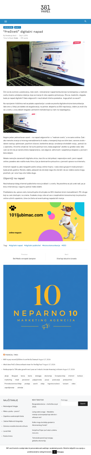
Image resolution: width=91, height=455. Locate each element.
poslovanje (56, 380)
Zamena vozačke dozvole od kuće (15, 426)
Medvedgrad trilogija (10, 406)
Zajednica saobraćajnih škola (13, 416)
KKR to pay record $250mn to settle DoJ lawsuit (20, 360)
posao (47, 380)
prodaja (27, 384)
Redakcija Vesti (11, 36)
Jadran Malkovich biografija (13, 421)
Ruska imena (7, 436)
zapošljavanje (9, 388)
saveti (35, 384)
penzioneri (26, 380)
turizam (65, 384)
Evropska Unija (60, 376)
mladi (17, 380)
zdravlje (20, 388)
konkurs (80, 376)
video (73, 384)
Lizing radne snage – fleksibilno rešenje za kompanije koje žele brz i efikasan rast (44, 414)
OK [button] (54, 452)
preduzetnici (67, 380)
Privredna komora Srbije (13, 384)
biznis (30, 376)
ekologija (38, 376)
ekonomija (48, 376)
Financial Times (11, 355)
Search (82, 404)
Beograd (15, 376)
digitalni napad (16, 245)
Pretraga (64, 400)
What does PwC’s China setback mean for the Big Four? (23, 365)
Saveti (17, 27)
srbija (42, 384)
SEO (64, 245)
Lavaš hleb (7, 431)
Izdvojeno (8, 27)
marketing (8, 380)
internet (71, 376)
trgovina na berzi (53, 384)
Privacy (60, 452)
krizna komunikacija (52, 245)
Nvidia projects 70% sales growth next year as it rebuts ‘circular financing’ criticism (32, 369)
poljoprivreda (37, 380)
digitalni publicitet (33, 245)
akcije (7, 376)
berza (23, 376)
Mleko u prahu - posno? (11, 411)
